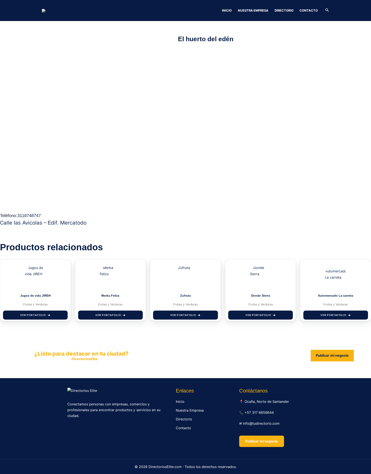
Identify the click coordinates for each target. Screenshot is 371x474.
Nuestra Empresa (253, 10)
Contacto (309, 10)
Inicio (227, 10)
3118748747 (29, 215)
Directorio (284, 10)
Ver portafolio (33, 315)
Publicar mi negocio (332, 355)
